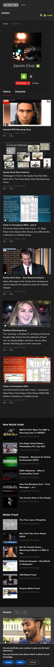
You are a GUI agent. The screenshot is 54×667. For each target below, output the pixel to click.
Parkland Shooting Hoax (15, 330)
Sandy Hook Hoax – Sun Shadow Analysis (23, 277)
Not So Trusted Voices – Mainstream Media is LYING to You (34, 550)
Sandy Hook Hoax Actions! (16, 172)
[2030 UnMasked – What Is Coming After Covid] (10, 475)
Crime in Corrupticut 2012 (15, 386)
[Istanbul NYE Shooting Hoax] (27, 113)
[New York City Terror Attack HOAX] (10, 538)
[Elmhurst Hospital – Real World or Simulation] (10, 565)
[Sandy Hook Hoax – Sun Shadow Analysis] (27, 261)
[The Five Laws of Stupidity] (10, 524)
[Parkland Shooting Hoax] (27, 314)
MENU (7, 13)
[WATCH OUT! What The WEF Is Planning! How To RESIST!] (10, 434)
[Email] (24, 76)
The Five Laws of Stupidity (32, 520)
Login (49, 15)
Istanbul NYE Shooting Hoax (17, 129)
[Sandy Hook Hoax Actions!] (27, 155)
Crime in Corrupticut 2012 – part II (19, 225)
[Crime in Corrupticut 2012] (27, 370)
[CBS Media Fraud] (10, 579)
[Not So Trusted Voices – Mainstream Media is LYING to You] (10, 551)
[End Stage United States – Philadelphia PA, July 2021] (10, 448)
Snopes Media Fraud (29, 588)
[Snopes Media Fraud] (10, 593)
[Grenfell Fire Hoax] (27, 630)
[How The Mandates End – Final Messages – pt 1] (10, 488)
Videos (7, 91)
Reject (20, 662)
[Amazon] (31, 76)
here (10, 657)
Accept (8, 662)
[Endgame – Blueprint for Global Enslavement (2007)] (10, 461)
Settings (33, 662)
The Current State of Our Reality (35, 498)
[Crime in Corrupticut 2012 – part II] (27, 208)
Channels (20, 91)
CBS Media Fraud (27, 575)
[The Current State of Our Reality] (10, 502)
